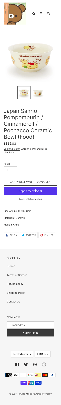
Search (11, 266)
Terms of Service (17, 275)
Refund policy (15, 283)
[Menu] (55, 13)
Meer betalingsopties (30, 199)
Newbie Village (25, 393)
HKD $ (41, 354)
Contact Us (13, 301)
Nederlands (20, 354)
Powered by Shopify (42, 393)
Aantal (7, 163)
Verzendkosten (12, 148)
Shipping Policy (16, 292)
